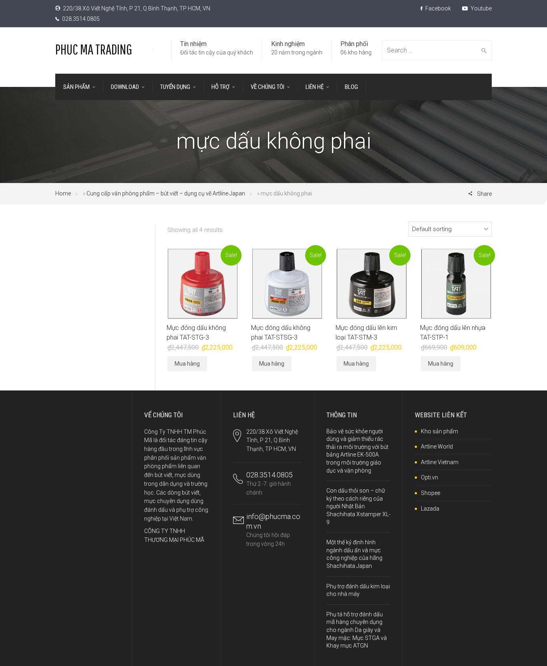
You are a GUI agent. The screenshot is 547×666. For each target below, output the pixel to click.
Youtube (480, 8)
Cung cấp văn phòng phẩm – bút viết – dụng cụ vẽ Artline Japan (165, 193)
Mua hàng (187, 363)
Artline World (437, 446)
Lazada (430, 508)
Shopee (430, 493)
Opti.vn (429, 477)
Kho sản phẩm (439, 431)
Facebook (437, 8)
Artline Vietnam (440, 462)
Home (63, 193)
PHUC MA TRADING (93, 49)
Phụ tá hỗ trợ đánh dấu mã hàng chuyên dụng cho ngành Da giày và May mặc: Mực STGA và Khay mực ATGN (356, 630)
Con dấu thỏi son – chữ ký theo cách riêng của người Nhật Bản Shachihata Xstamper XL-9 (358, 506)
